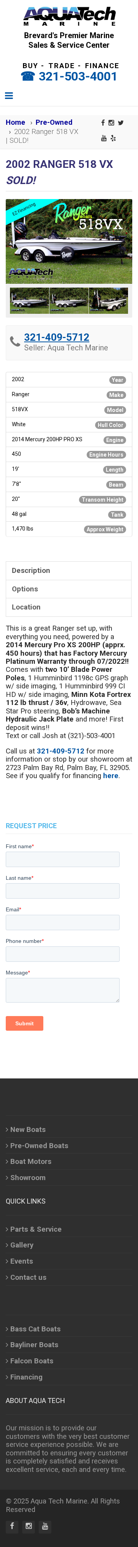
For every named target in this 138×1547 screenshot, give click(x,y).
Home (15, 122)
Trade (61, 66)
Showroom (28, 1178)
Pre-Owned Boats (39, 1146)
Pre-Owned (54, 122)
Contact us (28, 1277)
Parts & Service (36, 1229)
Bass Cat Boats (35, 1329)
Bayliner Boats (34, 1345)
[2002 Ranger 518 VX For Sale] (69, 241)
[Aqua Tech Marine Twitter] (121, 123)
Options (25, 589)
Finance (102, 66)
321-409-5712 (56, 337)
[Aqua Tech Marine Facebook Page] (103, 123)
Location (26, 607)
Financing (26, 1377)
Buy (30, 66)
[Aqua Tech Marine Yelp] (113, 138)
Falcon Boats (31, 1361)
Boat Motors (30, 1161)
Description (31, 570)
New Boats (28, 1129)
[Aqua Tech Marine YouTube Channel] (104, 138)
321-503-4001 (78, 76)
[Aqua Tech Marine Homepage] (69, 16)
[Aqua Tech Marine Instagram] (111, 123)
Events (21, 1261)
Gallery (21, 1245)
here (110, 776)
